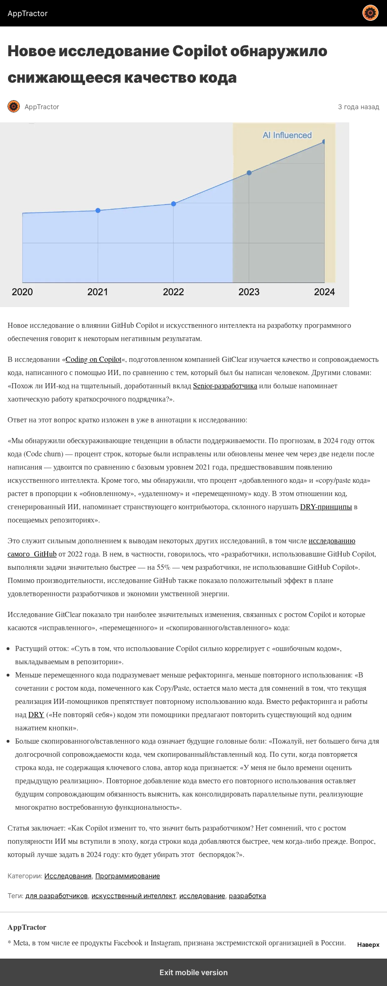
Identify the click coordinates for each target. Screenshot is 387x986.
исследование (202, 896)
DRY (36, 714)
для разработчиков (56, 896)
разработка (247, 896)
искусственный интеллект (134, 896)
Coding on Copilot (93, 359)
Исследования (68, 876)
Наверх (368, 944)
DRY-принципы (326, 506)
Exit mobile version (194, 972)
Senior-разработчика (225, 385)
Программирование (127, 876)
